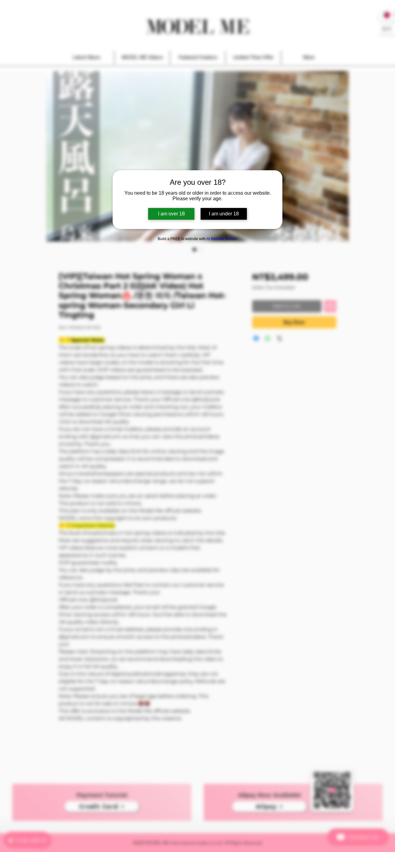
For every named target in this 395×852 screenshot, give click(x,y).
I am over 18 (171, 213)
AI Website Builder (221, 239)
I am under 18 (224, 213)
